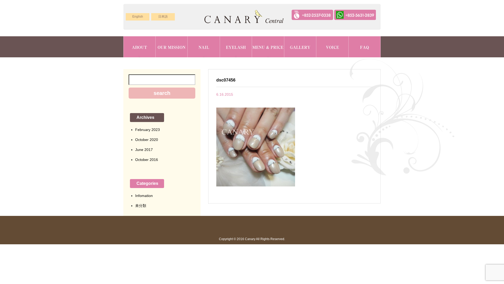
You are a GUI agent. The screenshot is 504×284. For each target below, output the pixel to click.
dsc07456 (225, 80)
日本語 (163, 16)
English (137, 16)
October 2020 (146, 140)
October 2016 (146, 160)
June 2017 (144, 150)
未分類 (140, 206)
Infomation (144, 196)
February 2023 (147, 130)
